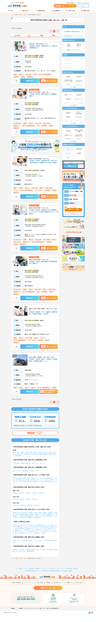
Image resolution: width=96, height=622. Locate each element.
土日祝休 (32, 514)
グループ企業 (46, 608)
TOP (12, 10)
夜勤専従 (15, 512)
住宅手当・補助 (37, 512)
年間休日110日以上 (24, 514)
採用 (41, 608)
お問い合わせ (79, 582)
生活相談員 (24, 540)
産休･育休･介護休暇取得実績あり (27, 515)
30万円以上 (35, 499)
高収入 (16, 514)
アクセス (26, 608)
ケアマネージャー (38, 540)
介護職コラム (69, 582)
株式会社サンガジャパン (20, 531)
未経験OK (44, 512)
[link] (17, 35)
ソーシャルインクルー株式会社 (30, 526)
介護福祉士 (15, 549)
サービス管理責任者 (43, 570)
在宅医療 (32, 470)
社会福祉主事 (50, 549)
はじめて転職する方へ (74, 213)
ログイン (83, 5)
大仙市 (50, 452)
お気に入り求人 (71, 10)
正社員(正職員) (16, 463)
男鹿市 (31, 452)
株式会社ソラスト (19, 529)
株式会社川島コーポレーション (34, 531)
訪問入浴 (29, 481)
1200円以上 (28, 492)
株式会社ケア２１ (39, 529)
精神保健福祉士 (30, 551)
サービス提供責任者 (48, 540)
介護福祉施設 (25, 470)
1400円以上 (35, 492)
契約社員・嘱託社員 (25, 463)
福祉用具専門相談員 (55, 570)
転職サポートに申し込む (64, 5)
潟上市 (45, 452)
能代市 (18, 452)
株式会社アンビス (47, 531)
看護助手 (30, 540)
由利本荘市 (40, 452)
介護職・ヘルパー (17, 540)
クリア (80, 166)
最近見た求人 (86, 10)
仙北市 (21, 454)
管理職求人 (50, 512)
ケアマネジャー (45, 568)
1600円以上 (41, 492)
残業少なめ (38, 515)
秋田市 (68, 36)
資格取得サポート (51, 514)
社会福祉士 (21, 549)
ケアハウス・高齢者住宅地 (44, 481)
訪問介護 (15, 478)
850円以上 (15, 492)
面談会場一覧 (41, 10)
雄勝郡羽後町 (18, 455)
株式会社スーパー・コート (26, 533)
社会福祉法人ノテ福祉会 (39, 533)
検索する (70, 166)
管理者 (70, 570)
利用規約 (48, 582)
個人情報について (58, 582)
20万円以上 (22, 499)
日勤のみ (37, 514)
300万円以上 (23, 505)
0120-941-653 (28, 599)
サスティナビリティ (33, 608)
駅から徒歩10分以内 (23, 512)
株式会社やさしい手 (29, 529)
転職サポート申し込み (48, 588)
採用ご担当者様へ (17, 582)
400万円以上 (37, 505)
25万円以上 (28, 499)
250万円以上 (16, 505)
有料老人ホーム (35, 478)
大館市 (26, 452)
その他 (36, 470)
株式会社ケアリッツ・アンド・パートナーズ (36, 528)
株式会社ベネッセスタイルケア (20, 525)
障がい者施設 (23, 481)
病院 (14, 470)
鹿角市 (35, 452)
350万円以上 (30, 505)
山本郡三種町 (35, 454)
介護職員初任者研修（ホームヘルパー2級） (35, 549)
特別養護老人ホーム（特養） (23, 479)
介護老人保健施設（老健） (24, 478)
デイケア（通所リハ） (49, 479)
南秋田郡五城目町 (43, 454)
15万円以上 (15, 499)
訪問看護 (35, 481)
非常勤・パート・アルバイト (38, 463)
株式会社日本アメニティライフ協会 (45, 525)
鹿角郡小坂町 (27, 454)
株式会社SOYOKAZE (44, 526)
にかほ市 (17, 454)
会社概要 (21, 608)
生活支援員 (64, 570)
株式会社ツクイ (32, 525)
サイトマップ (28, 582)
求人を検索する (56, 10)
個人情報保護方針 (54, 608)
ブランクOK (43, 514)
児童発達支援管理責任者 (30, 570)
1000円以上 (21, 492)
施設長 (75, 568)
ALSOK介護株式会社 (20, 528)
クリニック (18, 470)
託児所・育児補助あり (47, 515)
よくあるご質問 (39, 582)
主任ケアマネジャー (56, 568)
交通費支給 (30, 517)
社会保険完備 (23, 517)
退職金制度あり (37, 517)
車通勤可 (31, 512)
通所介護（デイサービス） (37, 479)
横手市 (22, 452)
